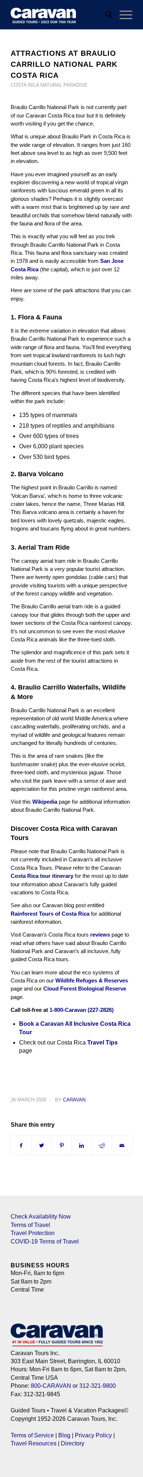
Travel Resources (33, 1443)
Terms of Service (32, 1435)
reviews (100, 934)
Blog (64, 1435)
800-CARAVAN (51, 1386)
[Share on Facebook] (21, 1145)
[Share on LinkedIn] (82, 1145)
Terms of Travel (30, 1225)
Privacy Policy (93, 1435)
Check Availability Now (41, 1216)
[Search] (105, 14)
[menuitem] (105, 14)
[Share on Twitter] (41, 1145)
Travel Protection (33, 1233)
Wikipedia (44, 802)
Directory (72, 1443)
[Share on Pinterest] (62, 1145)
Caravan (74, 1100)
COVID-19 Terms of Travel (45, 1241)
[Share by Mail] (122, 1145)
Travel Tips (102, 1042)
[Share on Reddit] (102, 1145)
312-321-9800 (97, 1386)
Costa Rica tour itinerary (42, 876)
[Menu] (122, 14)
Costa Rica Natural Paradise (49, 85)
